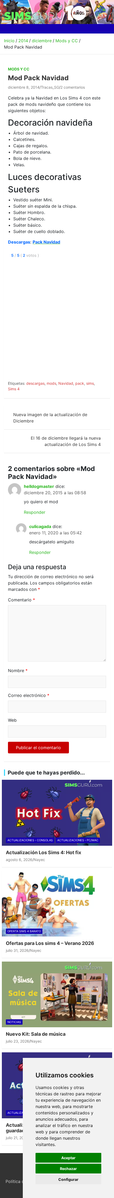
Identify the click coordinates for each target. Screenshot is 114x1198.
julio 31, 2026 (17, 950)
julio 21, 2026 (17, 1137)
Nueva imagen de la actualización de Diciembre (50, 418)
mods (51, 383)
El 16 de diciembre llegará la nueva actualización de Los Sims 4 (66, 441)
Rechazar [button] (68, 1168)
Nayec (39, 859)
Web (12, 720)
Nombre (18, 670)
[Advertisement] (57, 318)
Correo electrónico (28, 695)
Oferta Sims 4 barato (24, 931)
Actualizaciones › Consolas (30, 840)
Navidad (65, 383)
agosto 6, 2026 (19, 859)
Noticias (14, 1022)
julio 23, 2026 (17, 1041)
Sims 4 (14, 389)
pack (79, 383)
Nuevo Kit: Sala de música (35, 1034)
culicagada (40, 526)
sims (90, 383)
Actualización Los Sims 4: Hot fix (43, 852)
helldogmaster (39, 486)
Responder (34, 512)
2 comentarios (72, 87)
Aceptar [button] (68, 1158)
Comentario (21, 599)
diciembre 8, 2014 (24, 87)
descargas (35, 383)
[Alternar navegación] (10, 29)
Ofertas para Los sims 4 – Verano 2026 (50, 943)
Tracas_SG (50, 87)
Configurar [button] (68, 1179)
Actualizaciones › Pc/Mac (77, 840)
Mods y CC (18, 69)
